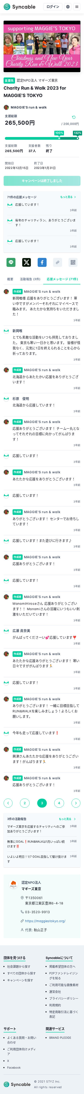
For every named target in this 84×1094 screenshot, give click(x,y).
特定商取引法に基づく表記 (63, 1014)
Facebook (14, 1067)
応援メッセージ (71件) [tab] (62, 279)
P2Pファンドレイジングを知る (63, 976)
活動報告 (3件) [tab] (30, 279)
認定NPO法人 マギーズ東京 (37, 80)
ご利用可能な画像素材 (63, 985)
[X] (26, 262)
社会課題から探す (18, 966)
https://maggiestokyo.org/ (45, 921)
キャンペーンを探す (20, 980)
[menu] (76, 6)
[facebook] (42, 262)
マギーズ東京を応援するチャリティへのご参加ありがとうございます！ (36, 829)
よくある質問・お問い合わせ (21, 1040)
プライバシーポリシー (63, 998)
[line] (10, 262)
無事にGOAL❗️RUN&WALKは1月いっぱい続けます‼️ (36, 844)
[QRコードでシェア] (73, 262)
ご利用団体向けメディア (21, 1051)
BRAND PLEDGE (60, 1037)
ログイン (53, 7)
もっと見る (66, 197)
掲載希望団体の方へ (62, 966)
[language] (67, 6)
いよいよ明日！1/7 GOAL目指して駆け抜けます (37, 859)
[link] (57, 262)
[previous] (8, 803)
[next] (75, 803)
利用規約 (55, 1005)
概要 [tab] (10, 279)
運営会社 (55, 991)
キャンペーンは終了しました (42, 181)
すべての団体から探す (21, 973)
